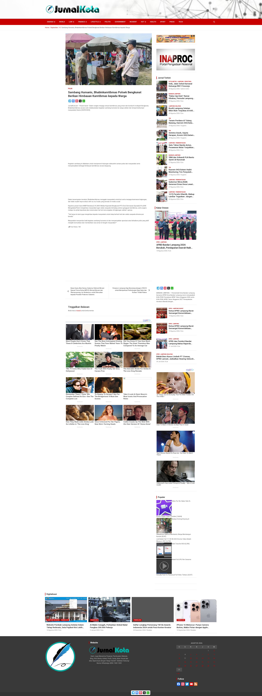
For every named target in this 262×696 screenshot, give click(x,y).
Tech (181, 22)
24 (179, 666)
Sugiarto (183, 125)
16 (214, 658)
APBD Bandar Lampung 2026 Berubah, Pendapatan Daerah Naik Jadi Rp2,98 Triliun (173, 248)
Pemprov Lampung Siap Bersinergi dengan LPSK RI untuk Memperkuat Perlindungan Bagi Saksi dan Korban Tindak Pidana (130, 290)
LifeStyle (95, 22)
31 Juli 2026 (172, 346)
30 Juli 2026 (160, 361)
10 (179, 658)
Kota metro (173, 81)
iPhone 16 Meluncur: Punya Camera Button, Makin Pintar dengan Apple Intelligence (193, 627)
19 (191, 662)
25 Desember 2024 (139, 630)
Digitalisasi (51, 594)
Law (70, 22)
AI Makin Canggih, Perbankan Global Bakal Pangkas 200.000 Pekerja (108, 626)
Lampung (180, 81)
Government (120, 22)
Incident (133, 22)
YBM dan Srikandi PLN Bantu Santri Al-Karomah (181, 158)
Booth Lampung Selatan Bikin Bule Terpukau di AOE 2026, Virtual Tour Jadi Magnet (181, 111)
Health (153, 22)
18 (185, 662)
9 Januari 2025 (95, 630)
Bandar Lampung (174, 94)
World (62, 22)
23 (214, 662)
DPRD (158, 242)
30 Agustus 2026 (174, 89)
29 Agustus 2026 (174, 101)
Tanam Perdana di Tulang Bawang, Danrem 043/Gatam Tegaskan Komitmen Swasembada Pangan (181, 124)
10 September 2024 (183, 630)
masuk (78, 311)
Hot (142, 22)
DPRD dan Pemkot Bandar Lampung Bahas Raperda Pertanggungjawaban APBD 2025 (181, 344)
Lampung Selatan (175, 106)
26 (191, 666)
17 (179, 662)
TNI (170, 118)
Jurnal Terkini (164, 78)
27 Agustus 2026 (174, 162)
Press (171, 22)
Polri (70, 88)
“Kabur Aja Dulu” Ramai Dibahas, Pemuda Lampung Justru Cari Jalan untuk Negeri (181, 99)
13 (196, 658)
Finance (81, 22)
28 (202, 666)
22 (208, 662)
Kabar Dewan (162, 208)
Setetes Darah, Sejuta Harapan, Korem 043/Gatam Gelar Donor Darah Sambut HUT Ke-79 (181, 136)
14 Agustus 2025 (52, 630)
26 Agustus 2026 (174, 199)
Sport (162, 22)
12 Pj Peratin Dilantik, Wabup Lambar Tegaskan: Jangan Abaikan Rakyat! (181, 196)
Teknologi (64, 620)
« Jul (177, 673)
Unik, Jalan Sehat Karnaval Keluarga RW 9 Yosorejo (180, 85)
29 (208, 666)
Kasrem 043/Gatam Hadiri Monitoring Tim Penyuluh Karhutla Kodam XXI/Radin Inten (180, 173)
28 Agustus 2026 (174, 150)
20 (196, 662)
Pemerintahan (181, 143)
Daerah (50, 22)
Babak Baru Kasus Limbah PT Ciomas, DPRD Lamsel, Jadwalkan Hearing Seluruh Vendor (175, 358)
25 (185, 666)
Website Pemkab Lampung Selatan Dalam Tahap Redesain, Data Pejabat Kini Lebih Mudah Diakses (65, 627)
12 (191, 658)
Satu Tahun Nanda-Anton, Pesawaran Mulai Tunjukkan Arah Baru (181, 147)
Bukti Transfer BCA (178, 544)
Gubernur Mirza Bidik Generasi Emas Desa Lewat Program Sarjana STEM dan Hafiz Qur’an (181, 185)
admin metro (185, 89)
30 (214, 666)
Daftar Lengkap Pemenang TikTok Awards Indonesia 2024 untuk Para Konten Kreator (152, 626)
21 (202, 662)
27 (196, 666)
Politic (108, 22)
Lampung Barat (178, 308)
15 (208, 658)
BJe (182, 101)
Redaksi (149, 630)
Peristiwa (187, 81)
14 (202, 658)
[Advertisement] (108, 137)
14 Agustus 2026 (161, 251)
